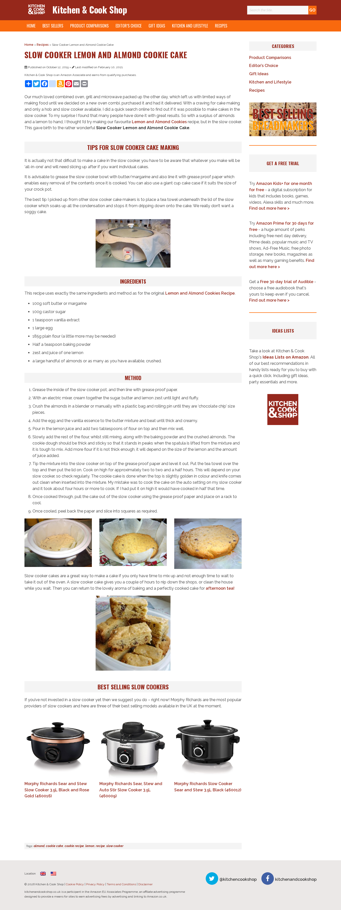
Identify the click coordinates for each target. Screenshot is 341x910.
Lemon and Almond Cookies (159, 121)
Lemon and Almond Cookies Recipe (200, 293)
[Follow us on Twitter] (212, 878)
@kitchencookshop (238, 879)
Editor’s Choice (129, 26)
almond (39, 846)
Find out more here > (269, 208)
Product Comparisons (89, 26)
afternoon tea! (220, 588)
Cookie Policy (75, 884)
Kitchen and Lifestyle (190, 26)
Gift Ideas (157, 26)
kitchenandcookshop (296, 879)
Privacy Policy (95, 884)
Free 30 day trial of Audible (286, 281)
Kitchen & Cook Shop (89, 9)
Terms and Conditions (121, 884)
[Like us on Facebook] (267, 878)
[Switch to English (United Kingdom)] (43, 873)
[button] (283, 119)
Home (31, 26)
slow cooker (115, 846)
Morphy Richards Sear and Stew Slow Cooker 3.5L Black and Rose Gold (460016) (56, 790)
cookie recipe (74, 846)
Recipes (221, 26)
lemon (89, 846)
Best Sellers (52, 26)
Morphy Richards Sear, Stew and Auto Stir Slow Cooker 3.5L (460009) (130, 790)
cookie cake (54, 846)
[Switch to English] (53, 873)
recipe (100, 846)
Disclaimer (145, 884)
